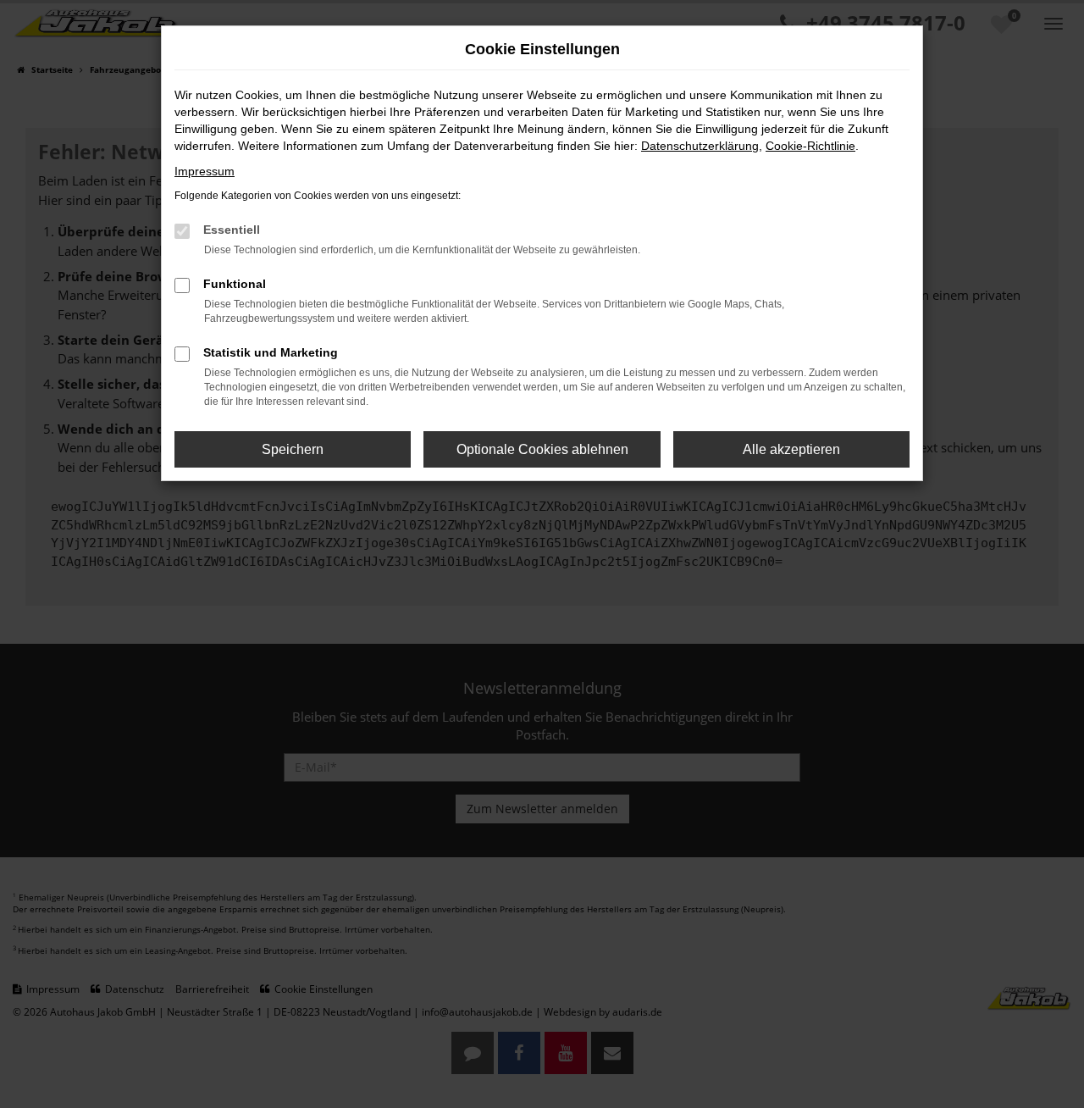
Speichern (293, 449)
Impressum (204, 171)
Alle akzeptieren (791, 449)
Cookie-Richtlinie (810, 145)
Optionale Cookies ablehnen (542, 449)
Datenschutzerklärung (700, 145)
